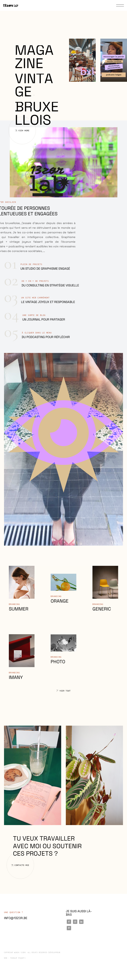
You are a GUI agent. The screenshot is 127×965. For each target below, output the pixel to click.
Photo (58, 662)
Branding (14, 604)
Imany (16, 677)
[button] (20, 96)
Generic (101, 609)
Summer (18, 609)
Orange (59, 601)
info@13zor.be (15, 918)
